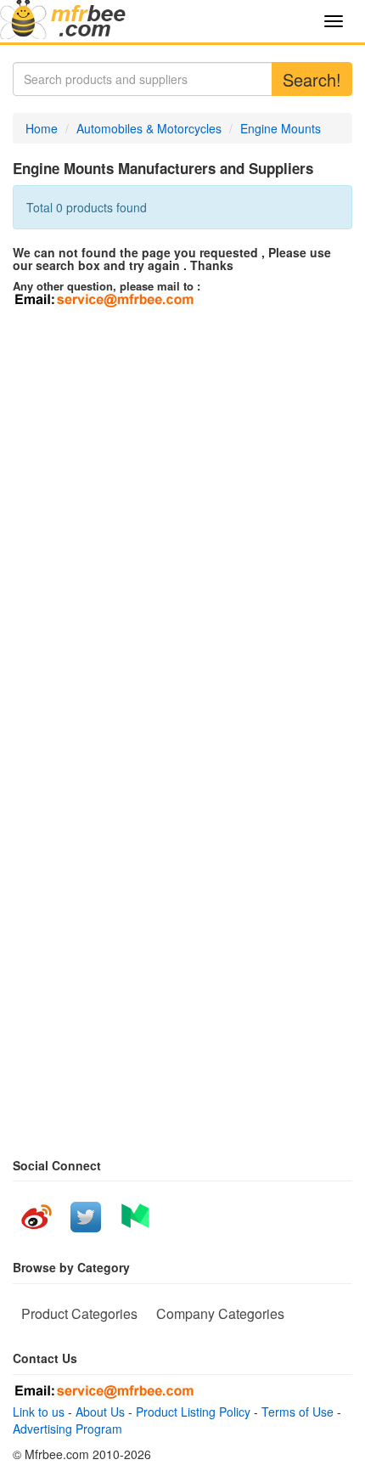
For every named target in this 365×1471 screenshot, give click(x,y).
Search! (312, 79)
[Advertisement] (182, 502)
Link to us (39, 1411)
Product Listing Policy (193, 1411)
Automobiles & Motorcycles (149, 128)
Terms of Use (297, 1411)
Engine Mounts (280, 128)
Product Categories (79, 1313)
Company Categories (220, 1313)
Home (41, 128)
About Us (100, 1411)
